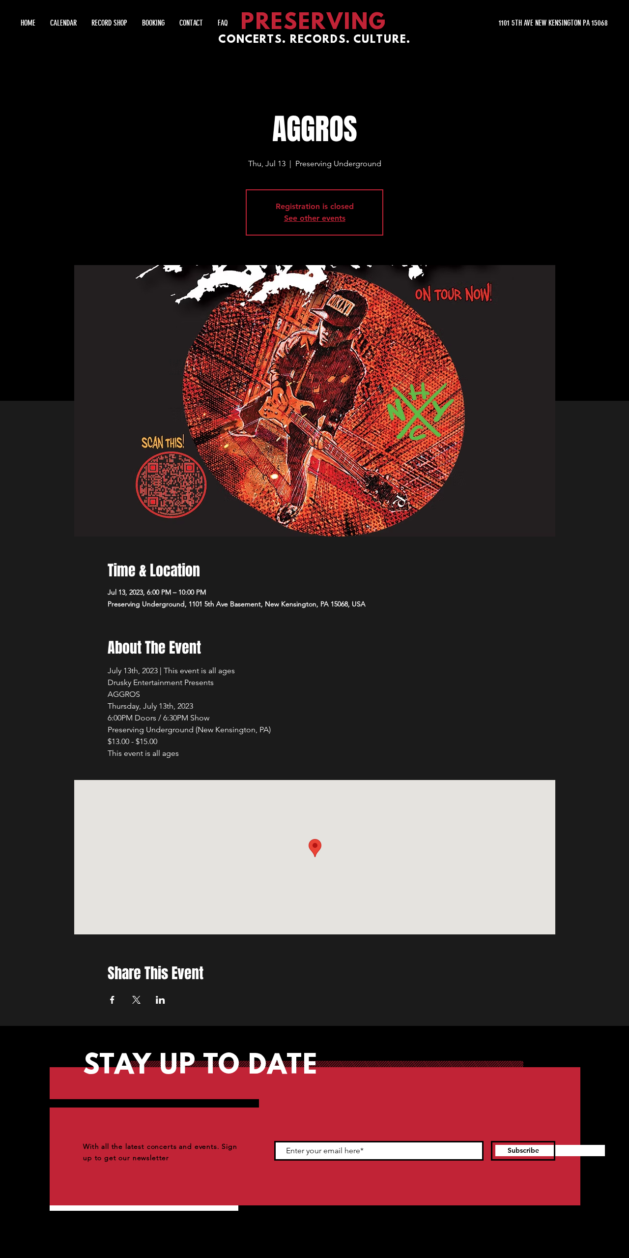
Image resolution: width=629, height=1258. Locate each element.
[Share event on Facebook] (112, 1000)
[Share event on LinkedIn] (160, 1000)
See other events (314, 218)
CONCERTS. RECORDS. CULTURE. (314, 40)
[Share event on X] (136, 1000)
